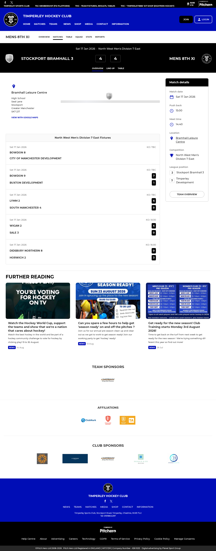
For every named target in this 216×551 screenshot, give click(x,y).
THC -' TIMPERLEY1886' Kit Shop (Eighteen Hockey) (147, 6)
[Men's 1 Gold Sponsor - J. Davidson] (108, 381)
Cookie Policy (162, 538)
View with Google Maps (24, 117)
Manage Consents (184, 538)
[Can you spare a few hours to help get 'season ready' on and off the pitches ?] (108, 301)
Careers (73, 538)
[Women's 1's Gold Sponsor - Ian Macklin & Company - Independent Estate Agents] (75, 459)
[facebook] (5, 3)
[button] (26, 24)
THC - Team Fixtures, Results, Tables (95, 6)
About (43, 538)
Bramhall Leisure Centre (187, 140)
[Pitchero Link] (206, 5)
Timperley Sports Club (16, 6)
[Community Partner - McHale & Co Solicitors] (141, 459)
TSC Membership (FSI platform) (52, 6)
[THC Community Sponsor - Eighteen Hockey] (42, 459)
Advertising (58, 538)
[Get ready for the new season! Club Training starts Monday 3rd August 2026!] (178, 301)
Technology (88, 538)
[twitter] (11, 3)
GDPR (103, 538)
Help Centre (28, 538)
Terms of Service (120, 538)
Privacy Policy (142, 538)
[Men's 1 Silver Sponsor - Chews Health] (173, 459)
